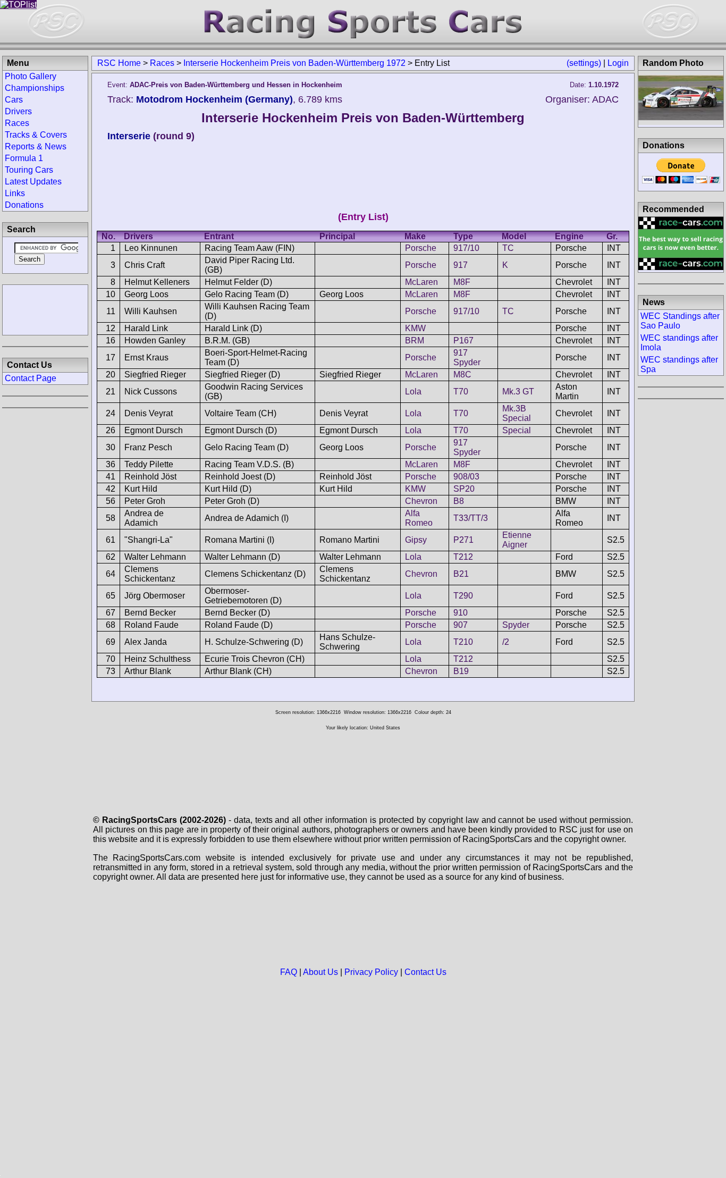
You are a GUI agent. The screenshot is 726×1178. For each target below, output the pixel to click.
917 (460, 265)
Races (162, 63)
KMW (415, 328)
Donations (24, 204)
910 (460, 612)
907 (460, 624)
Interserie (128, 136)
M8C (462, 374)
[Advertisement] (45, 309)
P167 (463, 340)
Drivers (18, 111)
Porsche (420, 248)
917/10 (466, 248)
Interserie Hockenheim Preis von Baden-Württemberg (363, 118)
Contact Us (425, 972)
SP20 (464, 488)
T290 (463, 595)
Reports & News (35, 146)
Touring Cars (29, 169)
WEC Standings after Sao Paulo (680, 321)
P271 (463, 539)
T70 (460, 391)
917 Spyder (466, 357)
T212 (463, 556)
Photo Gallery (30, 76)
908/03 (466, 476)
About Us (320, 972)
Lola (413, 391)
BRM (414, 340)
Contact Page (30, 378)
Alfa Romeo (419, 518)
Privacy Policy (371, 972)
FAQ (288, 972)
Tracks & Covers (36, 134)
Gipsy (416, 539)
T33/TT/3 (470, 518)
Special (516, 430)
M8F (461, 282)
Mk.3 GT (518, 391)
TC (508, 248)
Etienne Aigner (516, 540)
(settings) (584, 63)
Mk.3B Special (516, 413)
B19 (461, 671)
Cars (14, 99)
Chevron (421, 501)
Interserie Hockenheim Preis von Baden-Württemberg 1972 (294, 63)
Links (15, 193)
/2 (505, 641)
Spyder (515, 624)
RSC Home (119, 63)
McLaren (421, 282)
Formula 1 (24, 158)
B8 (458, 501)
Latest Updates (33, 181)
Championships (34, 87)
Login (618, 63)
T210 (463, 641)
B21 (461, 573)
